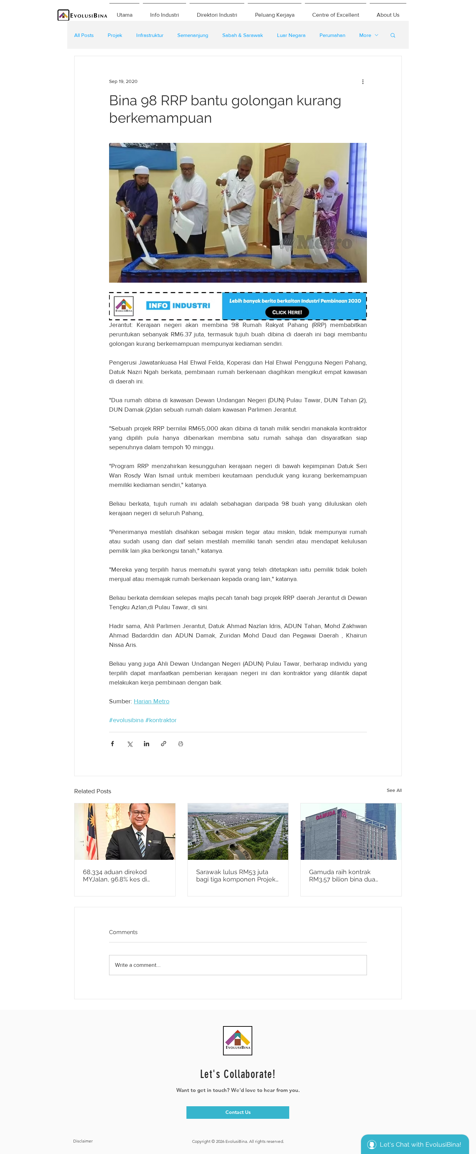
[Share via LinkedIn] (146, 743)
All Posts (84, 35)
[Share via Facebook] (112, 743)
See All (394, 790)
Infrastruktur (149, 35)
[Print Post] (180, 743)
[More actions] (363, 81)
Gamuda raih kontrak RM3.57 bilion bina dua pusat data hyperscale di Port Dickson (345, 875)
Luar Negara (291, 35)
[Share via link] (163, 743)
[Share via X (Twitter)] (129, 743)
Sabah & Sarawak (242, 35)
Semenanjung (192, 35)
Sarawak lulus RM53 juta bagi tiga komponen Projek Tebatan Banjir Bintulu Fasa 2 (236, 875)
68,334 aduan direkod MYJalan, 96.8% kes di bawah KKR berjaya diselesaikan (115, 875)
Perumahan (332, 35)
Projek (115, 35)
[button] (393, 35)
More (365, 35)
